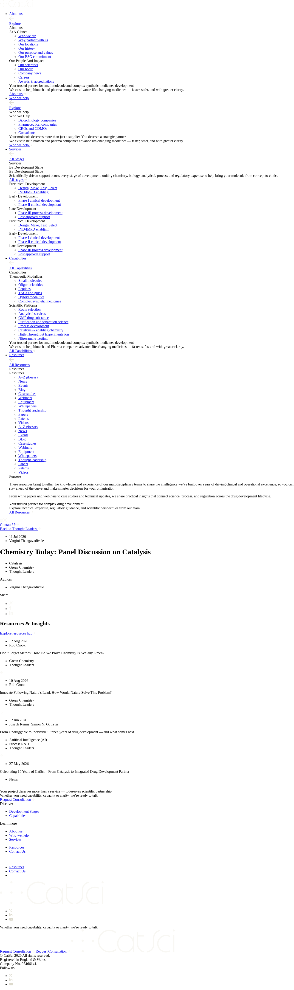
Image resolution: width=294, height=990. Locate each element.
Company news (29, 73)
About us (16, 14)
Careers (23, 77)
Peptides (24, 289)
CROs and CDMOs (32, 128)
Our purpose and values (35, 52)
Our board (25, 69)
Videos (23, 423)
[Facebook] (10, 609)
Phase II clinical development (39, 204)
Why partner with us (33, 40)
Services (15, 149)
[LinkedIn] (11, 614)
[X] (11, 604)
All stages (16, 180)
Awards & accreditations (36, 81)
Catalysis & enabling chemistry (40, 330)
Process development (33, 326)
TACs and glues (30, 293)
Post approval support (34, 217)
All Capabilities (20, 268)
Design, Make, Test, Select (37, 188)
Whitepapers (27, 406)
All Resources (19, 365)
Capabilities (17, 258)
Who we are (27, 36)
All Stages (16, 159)
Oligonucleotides (30, 285)
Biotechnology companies (37, 120)
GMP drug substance (33, 318)
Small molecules (30, 280)
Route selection (29, 309)
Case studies (27, 394)
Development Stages (24, 811)
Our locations (28, 44)
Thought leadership (32, 410)
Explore (15, 23)
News (22, 381)
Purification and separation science (43, 322)
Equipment (26, 402)
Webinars (25, 398)
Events (23, 385)
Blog (21, 390)
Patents (23, 418)
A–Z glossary (28, 377)
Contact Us (17, 851)
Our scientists (28, 65)
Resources (16, 355)
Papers (23, 414)
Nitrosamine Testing (33, 338)
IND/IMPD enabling (33, 192)
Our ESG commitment (34, 57)
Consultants (26, 133)
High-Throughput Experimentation (43, 334)
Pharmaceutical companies (37, 124)
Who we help (19, 98)
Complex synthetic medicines (39, 301)
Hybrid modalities (31, 297)
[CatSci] (16, 6)
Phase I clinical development (39, 200)
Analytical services (32, 314)
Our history (26, 48)
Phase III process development (40, 213)
